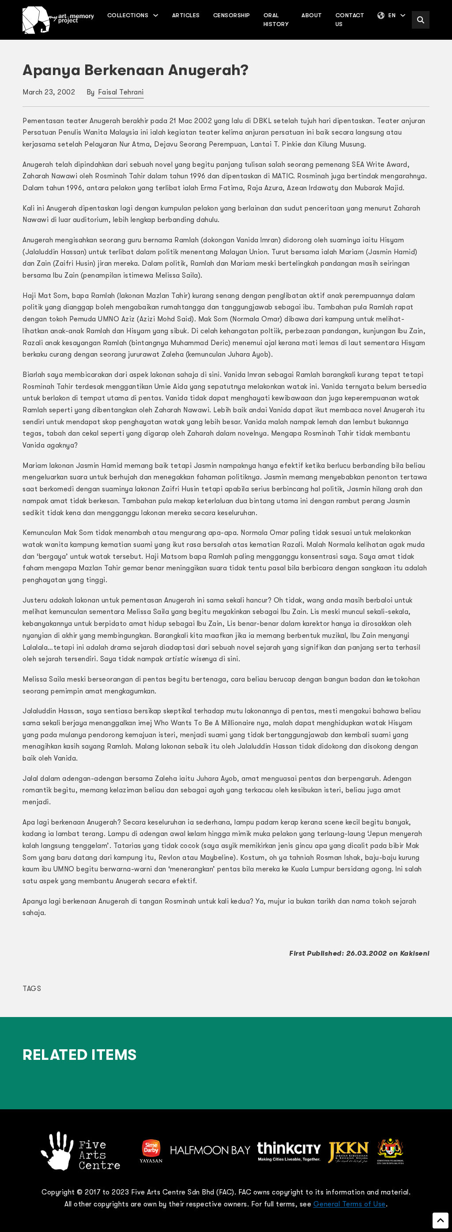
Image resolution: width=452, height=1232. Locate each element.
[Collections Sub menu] (155, 15)
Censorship (231, 15)
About (311, 15)
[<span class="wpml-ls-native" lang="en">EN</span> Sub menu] (403, 15)
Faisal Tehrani (121, 92)
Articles (186, 15)
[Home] (58, 20)
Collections (128, 15)
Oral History (276, 19)
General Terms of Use (349, 1204)
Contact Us (350, 19)
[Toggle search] (420, 20)
